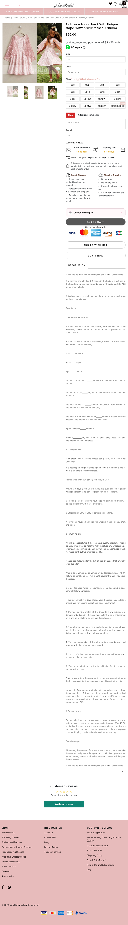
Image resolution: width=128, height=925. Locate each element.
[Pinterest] (9, 887)
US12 (102, 92)
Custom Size (117, 106)
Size (68, 54)
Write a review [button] (64, 804)
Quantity (70, 130)
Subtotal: (70, 142)
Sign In (116, 4)
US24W (87, 106)
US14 (117, 92)
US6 (118, 85)
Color (68, 66)
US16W (87, 99)
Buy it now (95, 255)
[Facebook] (3, 887)
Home (7, 17)
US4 (102, 85)
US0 (72, 85)
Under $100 (19, 17)
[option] (23, 11)
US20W (117, 99)
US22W (72, 106)
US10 (87, 92)
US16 (72, 99)
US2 (87, 85)
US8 (72, 92)
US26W (102, 106)
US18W (102, 99)
